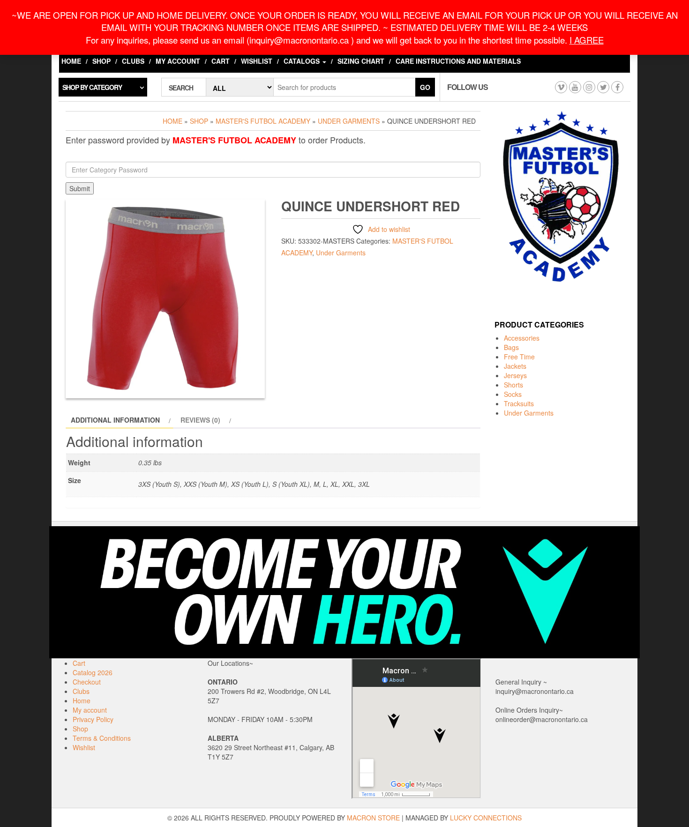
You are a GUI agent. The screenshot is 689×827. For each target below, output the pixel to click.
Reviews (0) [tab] (200, 420)
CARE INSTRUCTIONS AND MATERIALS (458, 61)
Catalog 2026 (92, 672)
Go (425, 87)
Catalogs (303, 61)
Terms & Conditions (102, 738)
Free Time (519, 356)
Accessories (521, 338)
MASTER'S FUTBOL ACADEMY (263, 121)
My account (178, 61)
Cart (220, 61)
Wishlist (256, 61)
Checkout (87, 681)
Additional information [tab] (115, 420)
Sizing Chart (360, 61)
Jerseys (515, 375)
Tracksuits (519, 403)
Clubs (133, 61)
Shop (101, 61)
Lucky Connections (486, 817)
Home (71, 61)
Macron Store (373, 817)
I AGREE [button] (586, 40)
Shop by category (92, 87)
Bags (511, 347)
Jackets (515, 366)
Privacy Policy (93, 719)
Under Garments (349, 121)
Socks (513, 394)
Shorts (513, 384)
